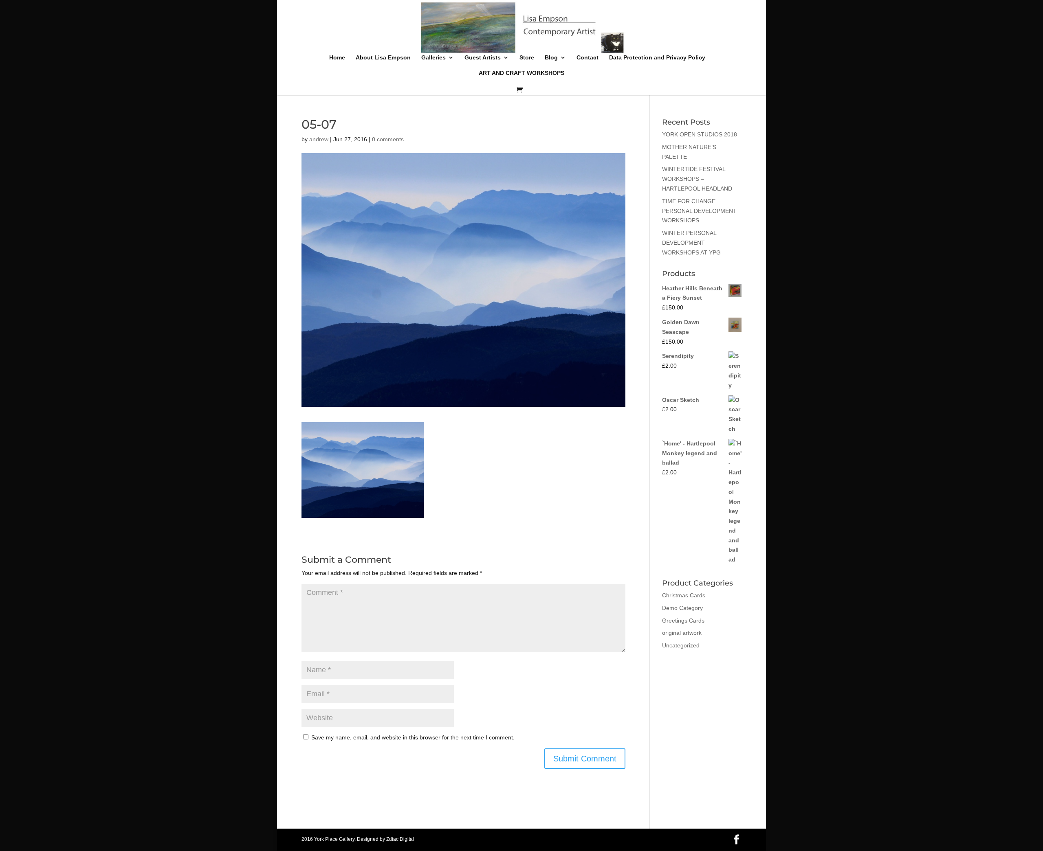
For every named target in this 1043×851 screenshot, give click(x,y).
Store (526, 58)
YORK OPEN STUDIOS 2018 (699, 134)
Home (337, 58)
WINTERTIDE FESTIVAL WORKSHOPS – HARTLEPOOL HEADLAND (697, 179)
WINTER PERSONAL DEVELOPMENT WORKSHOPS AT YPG (691, 243)
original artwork (682, 632)
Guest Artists (482, 58)
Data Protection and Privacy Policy (657, 58)
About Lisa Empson (383, 58)
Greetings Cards (683, 620)
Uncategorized (681, 645)
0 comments (388, 139)
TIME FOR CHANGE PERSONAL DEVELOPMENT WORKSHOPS (699, 211)
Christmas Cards (683, 595)
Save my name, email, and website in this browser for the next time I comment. (413, 737)
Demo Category (682, 608)
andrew (318, 139)
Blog (551, 58)
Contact (588, 58)
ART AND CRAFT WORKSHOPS (521, 73)
